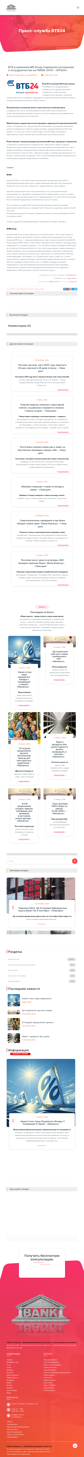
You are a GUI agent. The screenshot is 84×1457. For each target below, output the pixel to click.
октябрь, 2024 (42, 360)
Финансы (10, 1388)
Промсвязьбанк (41, 981)
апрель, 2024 (42, 442)
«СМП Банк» (48, 1377)
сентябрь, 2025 (42, 904)
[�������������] (70, 289)
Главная (10, 1360)
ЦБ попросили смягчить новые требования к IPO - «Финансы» (59, 656)
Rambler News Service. (71, 275)
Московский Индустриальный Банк (41, 965)
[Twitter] (76, 289)
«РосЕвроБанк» (49, 1390)
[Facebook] (67, 289)
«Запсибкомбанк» (50, 1370)
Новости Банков (12, 1375)
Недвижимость (12, 1377)
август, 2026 (24, 668)
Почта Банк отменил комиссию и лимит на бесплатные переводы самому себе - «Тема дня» (41, 450)
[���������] (64, 289)
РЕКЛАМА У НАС (13, 1362)
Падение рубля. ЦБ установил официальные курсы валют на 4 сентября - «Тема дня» (42, 909)
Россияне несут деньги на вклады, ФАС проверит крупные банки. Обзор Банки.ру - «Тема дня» (41, 563)
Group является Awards (24, 289)
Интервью (10, 1380)
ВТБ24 (13, 289)
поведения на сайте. (53, 281)
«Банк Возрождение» (14, 1432)
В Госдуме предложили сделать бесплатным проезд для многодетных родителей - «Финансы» (24, 757)
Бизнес (9, 1383)
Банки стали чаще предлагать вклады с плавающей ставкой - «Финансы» (24, 679)
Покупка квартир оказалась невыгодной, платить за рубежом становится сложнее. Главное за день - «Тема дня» (42, 407)
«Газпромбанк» (12, 1424)
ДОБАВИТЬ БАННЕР (20, 1054)
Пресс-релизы (12, 1390)
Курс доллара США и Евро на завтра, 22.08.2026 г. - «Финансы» (60, 808)
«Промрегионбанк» (51, 1360)
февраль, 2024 (42, 515)
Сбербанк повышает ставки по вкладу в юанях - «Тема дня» (42, 488)
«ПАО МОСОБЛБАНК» (51, 1362)
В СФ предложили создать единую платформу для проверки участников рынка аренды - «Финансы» (24, 812)
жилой (41, 289)
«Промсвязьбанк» (50, 1367)
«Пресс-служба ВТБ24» (15, 1434)
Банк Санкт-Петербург (41, 976)
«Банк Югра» (48, 1383)
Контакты (10, 1372)
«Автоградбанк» (13, 1437)
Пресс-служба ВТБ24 (29, 75)
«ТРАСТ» (10, 1422)
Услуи (9, 1367)
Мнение (9, 1385)
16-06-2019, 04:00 (51, 75)
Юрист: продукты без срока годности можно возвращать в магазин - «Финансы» (59, 749)
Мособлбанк (41, 970)
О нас (9, 1365)
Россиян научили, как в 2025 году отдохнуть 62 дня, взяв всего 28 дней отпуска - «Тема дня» (42, 368)
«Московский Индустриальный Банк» (57, 1372)
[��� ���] (73, 289)
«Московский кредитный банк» (18, 1427)
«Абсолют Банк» (12, 1429)
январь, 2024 (42, 555)
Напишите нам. (73, 281)
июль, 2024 (42, 400)
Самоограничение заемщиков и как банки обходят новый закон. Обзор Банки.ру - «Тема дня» (42, 523)
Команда (10, 1370)
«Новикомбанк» (49, 1375)
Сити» (36, 289)
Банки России (14, 75)
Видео (9, 1393)
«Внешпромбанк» (50, 1380)
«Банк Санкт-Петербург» (53, 1365)
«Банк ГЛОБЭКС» (50, 1385)
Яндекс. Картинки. (72, 278)
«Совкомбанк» (49, 1388)
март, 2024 (42, 482)
